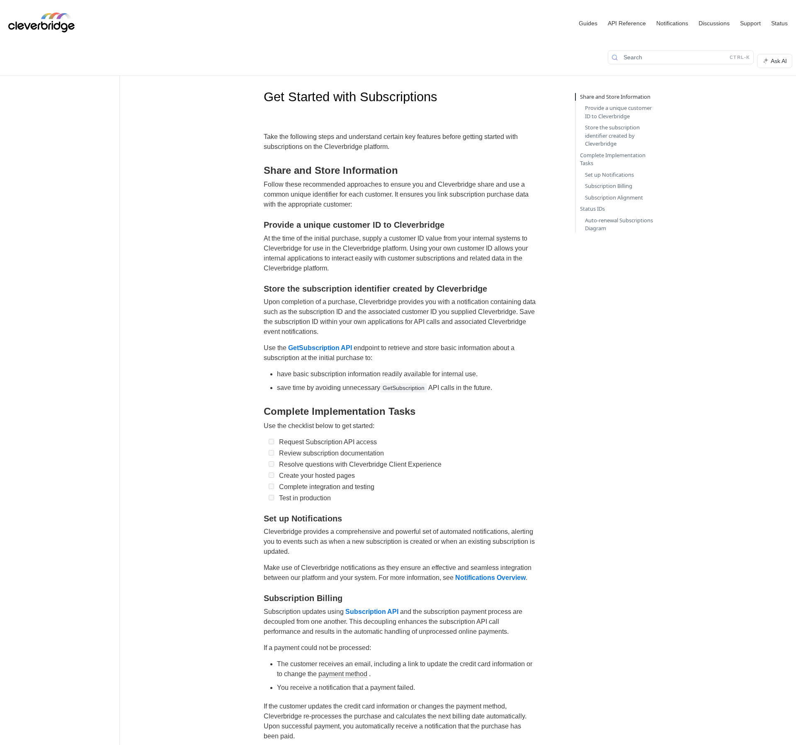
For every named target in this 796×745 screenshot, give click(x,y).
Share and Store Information (615, 96)
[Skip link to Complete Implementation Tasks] (258, 411)
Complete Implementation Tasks (613, 159)
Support (750, 23)
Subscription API (371, 611)
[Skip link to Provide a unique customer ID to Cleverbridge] (258, 225)
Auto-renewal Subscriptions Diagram (619, 224)
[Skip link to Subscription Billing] (258, 598)
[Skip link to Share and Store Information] (258, 170)
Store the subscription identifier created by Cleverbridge (612, 135)
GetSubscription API (320, 347)
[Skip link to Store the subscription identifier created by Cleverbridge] (258, 289)
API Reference (627, 23)
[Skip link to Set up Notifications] (258, 518)
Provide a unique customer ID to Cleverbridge (618, 112)
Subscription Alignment (614, 197)
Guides (588, 23)
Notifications (672, 23)
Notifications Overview (490, 577)
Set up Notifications (609, 174)
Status (779, 23)
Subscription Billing (608, 186)
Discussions (714, 23)
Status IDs (592, 208)
